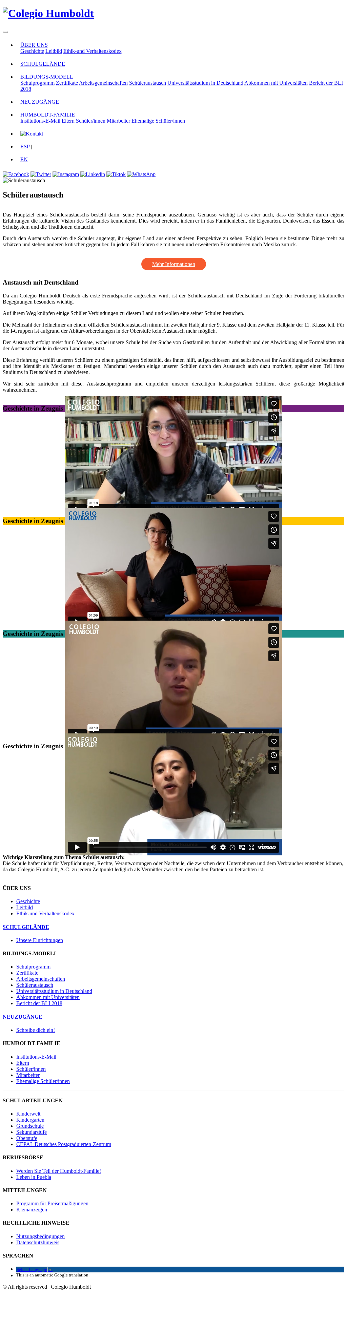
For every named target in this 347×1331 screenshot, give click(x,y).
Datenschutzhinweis (37, 1242)
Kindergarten (30, 1120)
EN (24, 159)
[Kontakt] (31, 134)
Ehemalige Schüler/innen (158, 121)
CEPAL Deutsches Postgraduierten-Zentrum (63, 1144)
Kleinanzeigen (31, 1209)
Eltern (68, 121)
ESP (25, 146)
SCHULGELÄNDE (42, 64)
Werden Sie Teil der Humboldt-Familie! (58, 1171)
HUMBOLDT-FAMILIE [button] (47, 115)
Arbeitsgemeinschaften (103, 83)
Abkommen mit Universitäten (276, 83)
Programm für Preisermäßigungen (52, 1203)
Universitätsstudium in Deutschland (205, 83)
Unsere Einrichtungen (39, 940)
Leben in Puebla (33, 1177)
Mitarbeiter (118, 121)
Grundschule (30, 1126)
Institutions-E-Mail (40, 121)
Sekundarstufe (31, 1132)
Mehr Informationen (173, 264)
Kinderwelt (28, 1114)
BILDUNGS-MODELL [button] (46, 77)
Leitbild (53, 51)
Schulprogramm (37, 83)
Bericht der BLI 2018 (39, 1003)
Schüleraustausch (147, 83)
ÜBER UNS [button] (34, 45)
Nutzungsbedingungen (40, 1236)
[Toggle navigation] (5, 32)
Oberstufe (26, 1138)
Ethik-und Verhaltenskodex (92, 51)
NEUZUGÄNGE (39, 102)
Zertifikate (67, 83)
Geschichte (32, 51)
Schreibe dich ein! (35, 1030)
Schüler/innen (91, 121)
